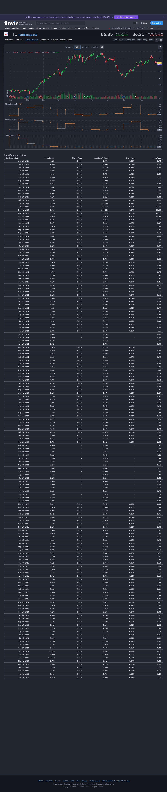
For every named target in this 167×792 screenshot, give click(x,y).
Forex (70, 28)
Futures (62, 28)
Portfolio (86, 28)
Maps (24, 28)
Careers (58, 781)
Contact (65, 781)
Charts (31, 28)
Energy (115, 40)
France (139, 40)
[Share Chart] (160, 47)
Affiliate (41, 781)
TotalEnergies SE (27, 34)
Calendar (95, 28)
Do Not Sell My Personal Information (116, 781)
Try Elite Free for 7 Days (125, 17)
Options (54, 39)
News (38, 28)
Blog (72, 781)
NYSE (151, 40)
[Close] (163, 17)
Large (145, 40)
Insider (54, 28)
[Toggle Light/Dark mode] (135, 23)
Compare (19, 39)
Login (145, 23)
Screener (15, 28)
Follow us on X (94, 781)
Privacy (84, 781)
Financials (44, 39)
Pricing (150, 28)
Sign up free (156, 23)
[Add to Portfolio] (161, 40)
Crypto (77, 28)
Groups (46, 28)
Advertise (49, 781)
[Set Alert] (157, 40)
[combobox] (60, 23)
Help (158, 28)
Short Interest (32, 39)
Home (7, 28)
